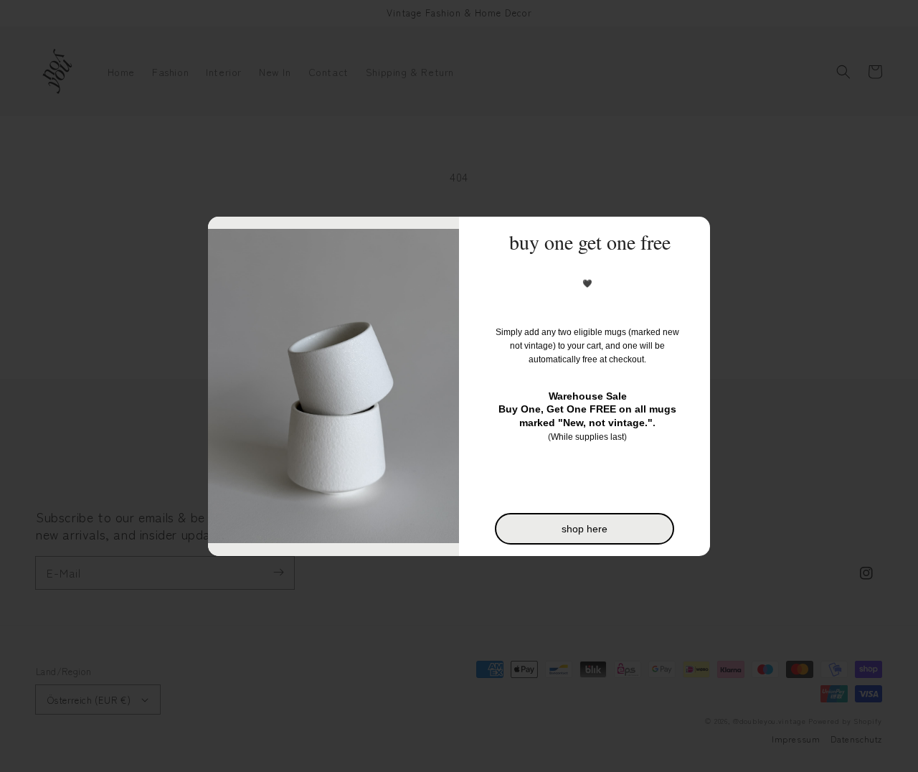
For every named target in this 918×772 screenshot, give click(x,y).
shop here (584, 529)
